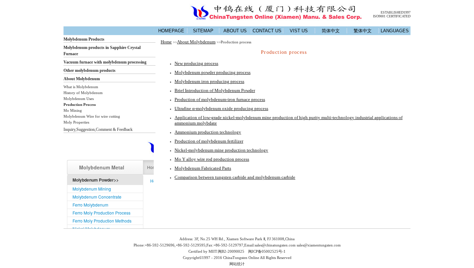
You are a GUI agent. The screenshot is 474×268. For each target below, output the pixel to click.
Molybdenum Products (84, 39)
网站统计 (237, 264)
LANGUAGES (395, 30)
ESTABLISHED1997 (395, 12)
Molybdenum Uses (79, 99)
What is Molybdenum (81, 87)
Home (166, 41)
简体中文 (331, 30)
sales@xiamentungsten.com (319, 245)
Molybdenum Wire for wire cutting (92, 116)
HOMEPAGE (171, 30)
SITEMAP (203, 30)
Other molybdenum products (90, 70)
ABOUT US (235, 30)
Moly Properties (76, 122)
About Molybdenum (82, 78)
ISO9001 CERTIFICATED (391, 16)
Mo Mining (73, 110)
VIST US (299, 30)
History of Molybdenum (83, 93)
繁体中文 (363, 30)
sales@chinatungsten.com (275, 245)
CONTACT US (267, 30)
